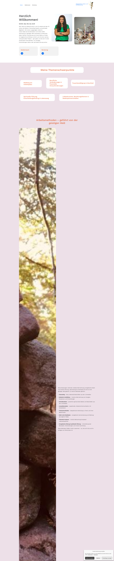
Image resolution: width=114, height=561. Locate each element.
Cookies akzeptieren (90, 558)
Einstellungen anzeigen (107, 558)
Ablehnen (98, 558)
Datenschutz (90, 554)
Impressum (96, 554)
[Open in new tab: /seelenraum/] (22, 53)
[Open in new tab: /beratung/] (42, 53)
